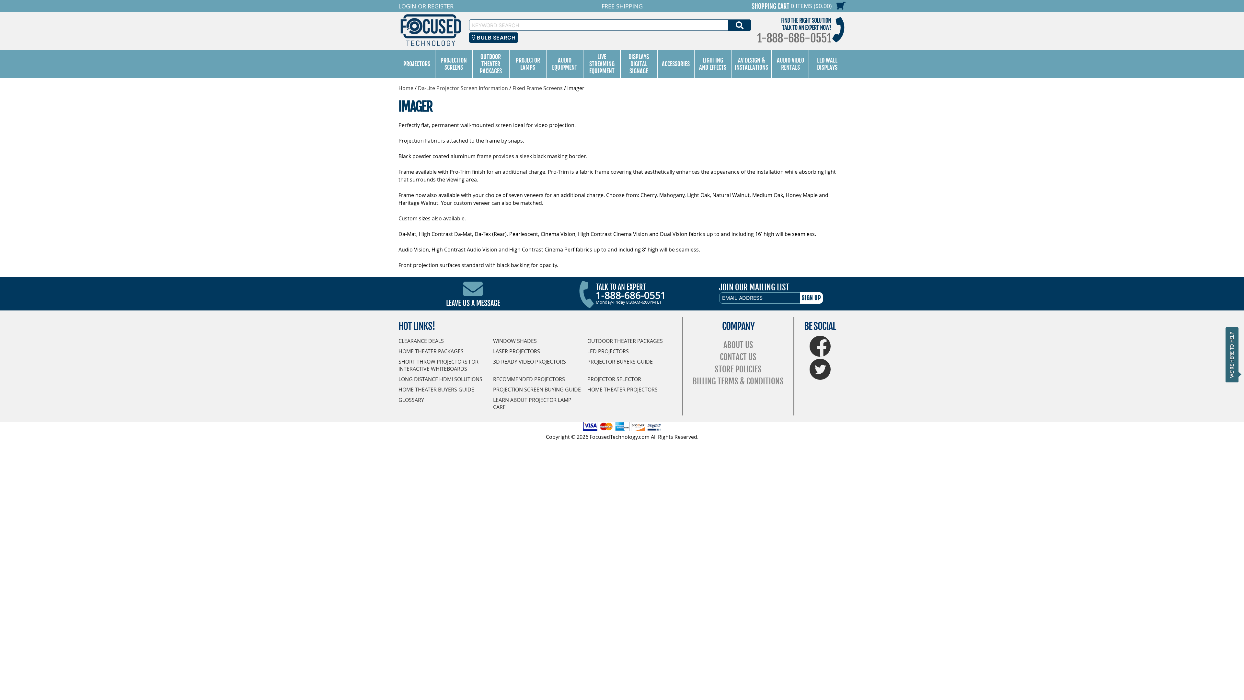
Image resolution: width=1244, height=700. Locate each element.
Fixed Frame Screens (538, 88)
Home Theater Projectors (622, 389)
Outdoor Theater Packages (491, 64)
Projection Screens (454, 64)
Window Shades (515, 340)
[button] (1234, 355)
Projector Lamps (528, 64)
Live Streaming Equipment (602, 64)
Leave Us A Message (473, 303)
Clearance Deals (421, 340)
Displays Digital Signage (638, 64)
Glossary (411, 399)
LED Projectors (608, 351)
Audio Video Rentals (790, 64)
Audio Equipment (564, 64)
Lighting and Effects (712, 64)
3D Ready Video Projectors (529, 361)
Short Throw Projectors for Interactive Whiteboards (438, 365)
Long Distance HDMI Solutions (440, 379)
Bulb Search (495, 37)
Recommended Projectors (529, 379)
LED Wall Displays (827, 64)
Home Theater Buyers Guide (436, 389)
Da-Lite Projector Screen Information (463, 88)
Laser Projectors (516, 351)
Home (405, 88)
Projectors (416, 63)
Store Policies (738, 369)
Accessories (676, 63)
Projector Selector (614, 379)
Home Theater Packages (431, 351)
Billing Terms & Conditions (738, 381)
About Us (738, 345)
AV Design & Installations (751, 64)
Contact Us (738, 357)
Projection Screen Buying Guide (537, 389)
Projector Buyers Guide (620, 361)
